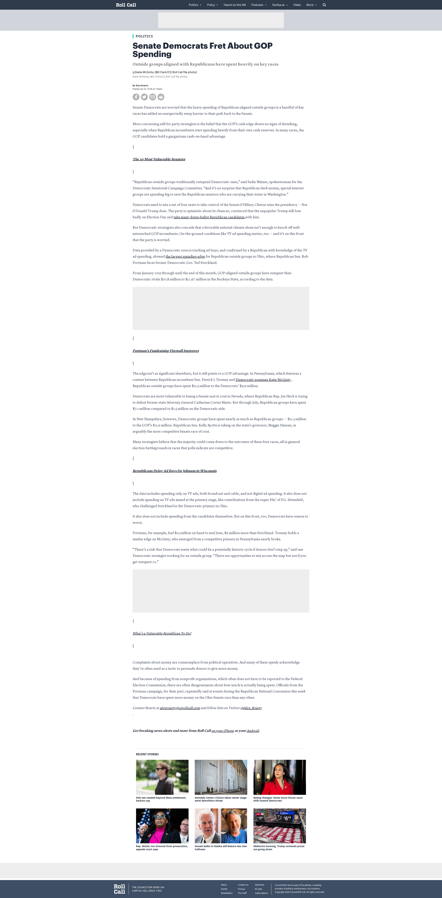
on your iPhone (222, 731)
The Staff (242, 893)
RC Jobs (258, 888)
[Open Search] (324, 5)
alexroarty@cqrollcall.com (180, 708)
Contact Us (243, 884)
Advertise (259, 884)
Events (224, 888)
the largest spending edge (185, 256)
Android (253, 731)
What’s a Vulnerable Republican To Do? (162, 633)
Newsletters (227, 893)
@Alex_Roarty (251, 708)
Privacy (241, 888)
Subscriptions (261, 893)
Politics (144, 36)
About (224, 884)
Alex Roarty (142, 86)
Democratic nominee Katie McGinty (263, 380)
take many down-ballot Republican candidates (209, 217)
